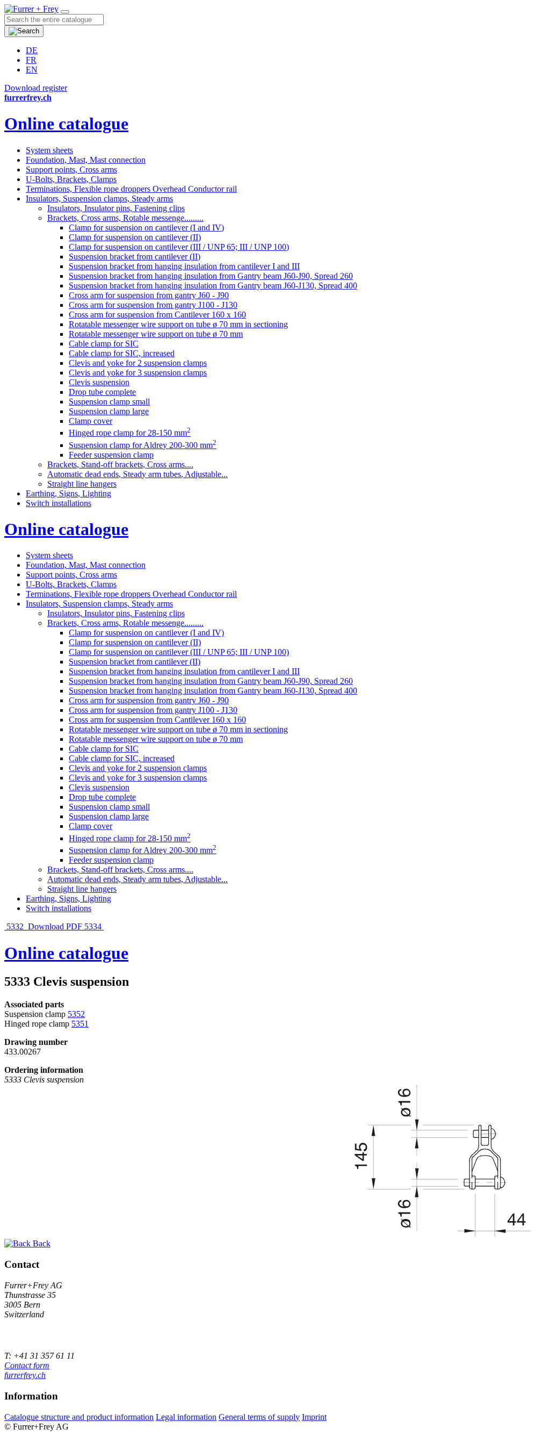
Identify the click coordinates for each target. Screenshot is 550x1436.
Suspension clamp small (109, 401)
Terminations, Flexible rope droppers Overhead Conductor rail (131, 188)
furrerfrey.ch (25, 1375)
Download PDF (55, 926)
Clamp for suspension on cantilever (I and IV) (146, 227)
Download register (35, 87)
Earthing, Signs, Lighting (68, 493)
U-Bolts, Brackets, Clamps (71, 179)
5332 (15, 926)
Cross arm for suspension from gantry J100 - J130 (153, 304)
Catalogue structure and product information (79, 1416)
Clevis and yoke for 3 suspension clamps (138, 372)
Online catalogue (66, 123)
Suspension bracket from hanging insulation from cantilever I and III (184, 266)
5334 (94, 926)
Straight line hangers (82, 483)
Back (40, 1243)
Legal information (186, 1416)
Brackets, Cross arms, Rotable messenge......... (125, 217)
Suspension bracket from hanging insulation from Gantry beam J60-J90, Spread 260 (211, 275)
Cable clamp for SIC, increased (122, 353)
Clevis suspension (99, 382)
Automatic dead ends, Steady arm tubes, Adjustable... (137, 474)
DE (32, 50)
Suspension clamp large (109, 411)
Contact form (26, 1365)
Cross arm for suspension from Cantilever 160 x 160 (157, 314)
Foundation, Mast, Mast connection (86, 159)
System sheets (49, 150)
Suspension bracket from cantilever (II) (134, 256)
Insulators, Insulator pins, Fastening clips (116, 208)
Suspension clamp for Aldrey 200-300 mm (142, 445)
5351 (80, 1023)
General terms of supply (259, 1416)
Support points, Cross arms (71, 169)
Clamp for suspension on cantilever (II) (135, 237)
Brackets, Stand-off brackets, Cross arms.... (120, 464)
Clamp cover (90, 420)
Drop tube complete (102, 391)
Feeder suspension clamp (111, 454)
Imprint (314, 1416)
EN (32, 69)
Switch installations (58, 503)
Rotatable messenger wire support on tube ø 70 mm (156, 333)
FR (31, 59)
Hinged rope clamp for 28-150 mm (130, 432)
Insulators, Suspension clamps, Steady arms (99, 198)
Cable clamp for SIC (104, 343)
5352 (76, 1014)
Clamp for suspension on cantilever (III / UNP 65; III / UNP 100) (179, 246)
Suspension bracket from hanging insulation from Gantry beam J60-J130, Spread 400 (213, 285)
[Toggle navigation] (65, 11)
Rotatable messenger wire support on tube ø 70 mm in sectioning (178, 324)
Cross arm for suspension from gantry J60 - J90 (149, 295)
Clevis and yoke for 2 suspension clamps (138, 362)
